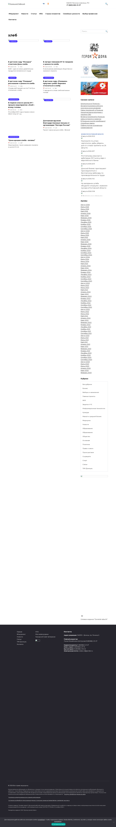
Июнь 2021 (85, 340)
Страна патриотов (52, 14)
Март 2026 (84, 216)
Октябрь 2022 (86, 305)
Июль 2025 (85, 233)
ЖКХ (84, 400)
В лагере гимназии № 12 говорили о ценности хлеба (58, 63)
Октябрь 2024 (86, 253)
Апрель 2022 (86, 318)
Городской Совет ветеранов (45, 637)
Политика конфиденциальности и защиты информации (24, 797)
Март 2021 (84, 346)
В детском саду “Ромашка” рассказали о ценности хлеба (21, 82)
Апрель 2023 (86, 292)
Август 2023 (85, 283)
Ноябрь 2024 (86, 250)
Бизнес (85, 388)
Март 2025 (84, 242)
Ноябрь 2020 (86, 355)
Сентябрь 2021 (86, 333)
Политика (86, 444)
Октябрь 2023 (86, 279)
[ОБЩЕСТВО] (57, 117)
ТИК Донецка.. (88, 468)
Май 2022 (84, 316)
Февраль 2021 (86, 349)
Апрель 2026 (85, 213)
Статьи (34, 14)
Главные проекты (89, 396)
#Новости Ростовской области (92, 134)
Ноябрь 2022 (86, 303)
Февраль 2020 (86, 373)
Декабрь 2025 (86, 222)
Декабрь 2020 (86, 353)
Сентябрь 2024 (86, 255)
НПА (41, 14)
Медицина (86, 420)
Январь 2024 (85, 272)
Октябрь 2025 (86, 226)
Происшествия (88, 452)
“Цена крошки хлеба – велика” (21, 140)
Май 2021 (84, 342)
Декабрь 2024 (86, 248)
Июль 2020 (85, 364)
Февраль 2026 (86, 218)
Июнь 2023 (85, 288)
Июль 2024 (85, 259)
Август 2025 (85, 231)
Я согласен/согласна (58, 824)
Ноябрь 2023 (86, 277)
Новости (24, 14)
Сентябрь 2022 (86, 307)
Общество (86, 436)
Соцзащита (87, 456)
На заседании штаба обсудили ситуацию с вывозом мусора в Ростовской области (94, 185)
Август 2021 (85, 336)
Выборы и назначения (91, 392)
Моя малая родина (41, 634)
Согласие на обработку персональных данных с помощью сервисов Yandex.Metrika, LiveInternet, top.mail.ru (39, 800)
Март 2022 (85, 320)
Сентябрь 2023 (86, 281)
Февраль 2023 (86, 296)
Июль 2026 (85, 207)
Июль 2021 (85, 338)
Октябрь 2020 (86, 357)
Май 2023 (84, 290)
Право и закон (88, 448)
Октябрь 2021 (86, 331)
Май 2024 (84, 264)
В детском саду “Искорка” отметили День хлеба (20, 63)
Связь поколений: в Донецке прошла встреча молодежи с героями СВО (92, 112)
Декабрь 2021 (86, 327)
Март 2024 (85, 268)
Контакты (12, 19)
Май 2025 (84, 237)
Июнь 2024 (85, 261)
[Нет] (114, 822)
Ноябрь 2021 (85, 329)
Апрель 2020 (86, 368)
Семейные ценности (71, 14)
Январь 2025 (85, 246)
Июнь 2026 (85, 209)
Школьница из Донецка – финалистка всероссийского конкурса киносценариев (92, 106)
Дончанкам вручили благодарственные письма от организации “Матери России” (56, 123)
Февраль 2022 (86, 322)
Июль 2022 (85, 312)
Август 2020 (85, 362)
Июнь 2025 (85, 235)
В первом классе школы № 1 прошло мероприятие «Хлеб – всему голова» (21, 105)
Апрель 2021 (85, 344)
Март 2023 (85, 294)
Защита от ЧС (87, 404)
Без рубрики (87, 384)
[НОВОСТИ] (23, 58)
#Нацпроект (14, 14)
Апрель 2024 (86, 266)
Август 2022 (85, 309)
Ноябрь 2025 (85, 224)
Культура (86, 412)
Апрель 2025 (85, 240)
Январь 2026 (85, 220)
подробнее (41, 819)
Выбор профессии (90, 14)
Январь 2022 (85, 325)
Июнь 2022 (85, 314)
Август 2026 (85, 205)
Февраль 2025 (86, 244)
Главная (19, 632)
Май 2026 (84, 211)
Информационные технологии (94, 408)
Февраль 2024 (86, 270)
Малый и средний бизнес (92, 416)
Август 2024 (85, 257)
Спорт (85, 460)
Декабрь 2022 (86, 301)
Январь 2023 (85, 298)
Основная (86, 440)
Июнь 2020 (85, 366)
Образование (88, 428)
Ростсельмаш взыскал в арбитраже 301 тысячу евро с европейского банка (93, 158)
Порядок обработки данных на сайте (75, 794)
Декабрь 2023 (86, 274)
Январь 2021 (85, 351)
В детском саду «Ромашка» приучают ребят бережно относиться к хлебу (55, 83)
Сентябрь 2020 (86, 360)
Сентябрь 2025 (86, 229)
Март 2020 (85, 370)
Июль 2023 (85, 285)
